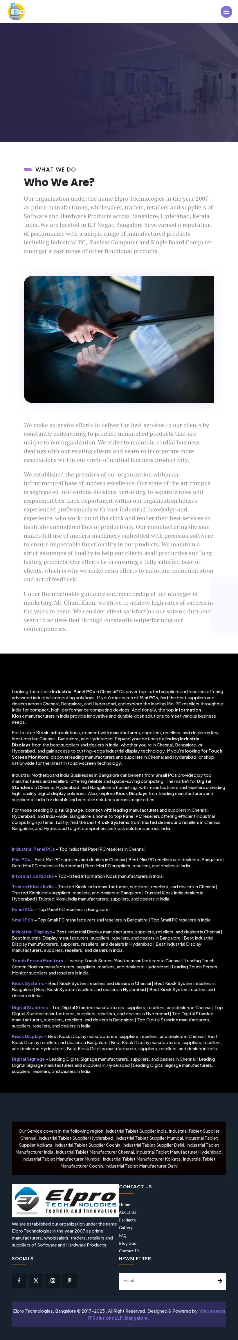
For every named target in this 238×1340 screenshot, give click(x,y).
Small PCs (22, 919)
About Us (127, 1212)
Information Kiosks (33, 876)
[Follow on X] (36, 1280)
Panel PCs (22, 909)
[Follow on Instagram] (53, 1280)
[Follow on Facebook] (19, 1280)
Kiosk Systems (28, 983)
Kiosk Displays (28, 1036)
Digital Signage (28, 1059)
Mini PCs (21, 859)
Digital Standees (30, 1007)
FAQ (123, 1235)
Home (124, 1204)
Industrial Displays (32, 931)
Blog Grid (127, 1243)
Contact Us (129, 1251)
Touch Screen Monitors (37, 960)
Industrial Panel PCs (33, 849)
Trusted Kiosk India (33, 886)
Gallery (126, 1227)
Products (127, 1220)
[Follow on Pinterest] (69, 1280)
